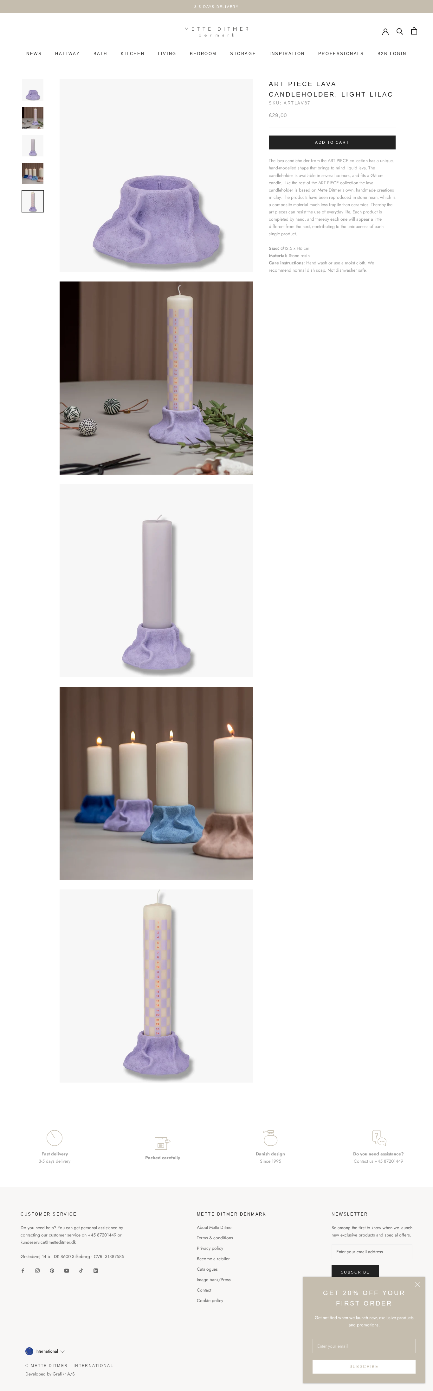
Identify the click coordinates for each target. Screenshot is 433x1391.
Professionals (341, 53)
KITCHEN (133, 53)
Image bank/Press (214, 1279)
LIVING (167, 53)
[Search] (400, 31)
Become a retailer (213, 1258)
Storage (243, 53)
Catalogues (207, 1269)
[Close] (417, 1284)
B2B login (392, 53)
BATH (100, 53)
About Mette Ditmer (215, 1227)
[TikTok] (81, 1270)
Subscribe (364, 1366)
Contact (204, 1290)
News (34, 53)
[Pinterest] (52, 1270)
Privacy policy (210, 1248)
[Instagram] (37, 1270)
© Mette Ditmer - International (69, 1365)
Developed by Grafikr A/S (50, 1374)
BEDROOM (203, 53)
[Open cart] (414, 31)
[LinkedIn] (96, 1270)
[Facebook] (23, 1270)
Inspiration (287, 53)
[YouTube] (66, 1270)
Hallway (67, 53)
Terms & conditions (215, 1238)
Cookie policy (210, 1300)
